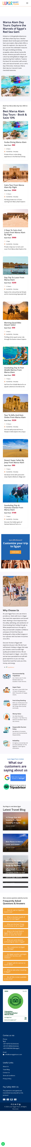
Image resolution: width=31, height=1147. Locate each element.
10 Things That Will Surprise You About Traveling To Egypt (13, 820)
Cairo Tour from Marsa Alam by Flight (14, 186)
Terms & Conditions (9, 1075)
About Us (6, 1066)
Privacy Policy (7, 1079)
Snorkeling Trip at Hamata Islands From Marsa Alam (13, 507)
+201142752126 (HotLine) (11, 1044)
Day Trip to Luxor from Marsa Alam (14, 278)
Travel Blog (6, 1069)
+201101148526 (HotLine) (11, 1046)
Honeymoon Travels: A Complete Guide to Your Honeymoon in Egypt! (15, 872)
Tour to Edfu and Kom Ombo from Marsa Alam (15, 416)
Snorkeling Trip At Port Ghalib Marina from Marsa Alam (14, 369)
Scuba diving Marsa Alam (15, 142)
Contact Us (6, 1072)
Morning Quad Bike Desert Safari (12, 323)
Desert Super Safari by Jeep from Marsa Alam (14, 461)
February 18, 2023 (10, 826)
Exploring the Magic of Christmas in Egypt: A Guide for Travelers (15, 863)
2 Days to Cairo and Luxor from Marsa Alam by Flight (14, 232)
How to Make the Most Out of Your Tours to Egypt (15, 877)
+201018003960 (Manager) (11, 1048)
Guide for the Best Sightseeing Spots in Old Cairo (15, 868)
